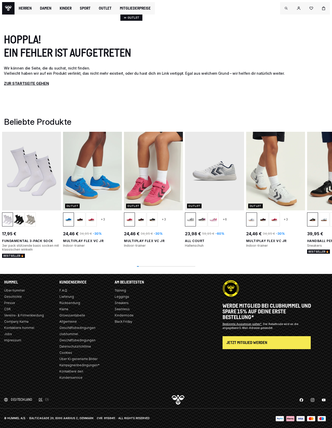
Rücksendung (69, 303)
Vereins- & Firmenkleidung (24, 315)
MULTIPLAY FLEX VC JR (83, 241)
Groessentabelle (72, 315)
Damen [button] (45, 8)
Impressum (12, 340)
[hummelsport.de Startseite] (8, 8)
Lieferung (66, 297)
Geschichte (13, 297)
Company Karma (16, 321)
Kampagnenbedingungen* (79, 365)
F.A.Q (63, 290)
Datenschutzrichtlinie (75, 346)
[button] (286, 8)
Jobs (8, 334)
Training (120, 290)
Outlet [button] (105, 8)
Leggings (122, 297)
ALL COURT (195, 241)
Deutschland (21, 400)
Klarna (63, 309)
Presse (9, 303)
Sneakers (122, 303)
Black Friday (123, 321)
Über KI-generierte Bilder (78, 359)
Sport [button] (85, 8)
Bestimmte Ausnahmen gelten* (242, 324)
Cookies (65, 353)
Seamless (122, 309)
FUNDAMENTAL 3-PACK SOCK (27, 241)
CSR (7, 309)
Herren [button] (25, 8)
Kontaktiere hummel (19, 328)
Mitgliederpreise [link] (135, 8)
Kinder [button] (66, 8)
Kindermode (124, 315)
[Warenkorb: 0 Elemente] (323, 8)
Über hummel (14, 290)
